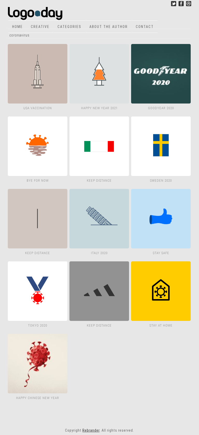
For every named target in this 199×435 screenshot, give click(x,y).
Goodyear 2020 (161, 108)
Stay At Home (161, 325)
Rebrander (91, 430)
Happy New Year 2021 (99, 108)
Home (17, 27)
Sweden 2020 (161, 180)
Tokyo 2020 (37, 325)
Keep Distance (99, 180)
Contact (145, 27)
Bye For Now (38, 180)
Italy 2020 (99, 253)
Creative (40, 27)
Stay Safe (161, 253)
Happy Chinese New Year (37, 398)
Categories (69, 27)
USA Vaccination (37, 108)
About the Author (108, 27)
